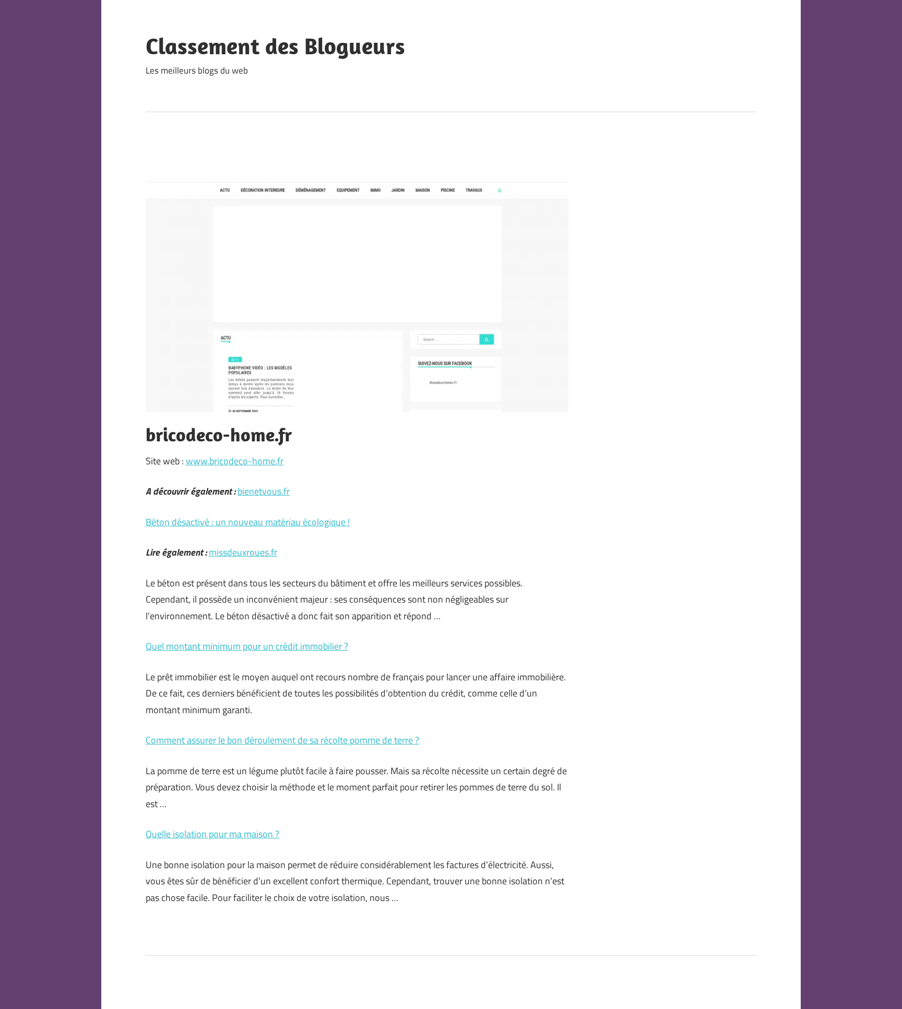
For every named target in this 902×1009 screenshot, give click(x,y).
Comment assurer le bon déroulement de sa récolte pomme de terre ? (282, 740)
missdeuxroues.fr (243, 552)
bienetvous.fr (264, 491)
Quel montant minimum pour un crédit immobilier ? (247, 646)
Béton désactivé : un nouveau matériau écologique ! (248, 522)
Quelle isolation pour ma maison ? (212, 834)
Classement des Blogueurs (275, 46)
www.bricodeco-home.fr (234, 461)
